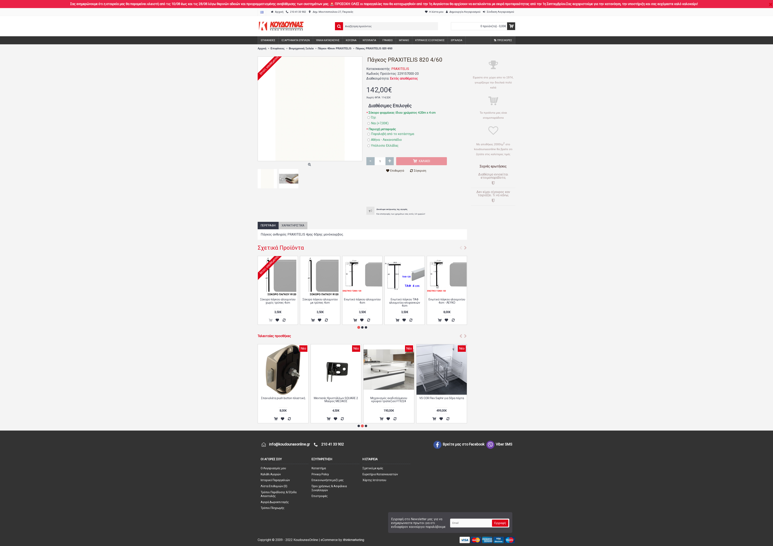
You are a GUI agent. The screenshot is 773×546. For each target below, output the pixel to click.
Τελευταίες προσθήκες (274, 336)
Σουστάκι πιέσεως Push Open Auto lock (283, 400)
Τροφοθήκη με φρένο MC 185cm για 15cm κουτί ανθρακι (389, 400)
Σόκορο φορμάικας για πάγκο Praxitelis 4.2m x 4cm (278, 301)
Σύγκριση (420, 170)
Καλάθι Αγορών (271, 474)
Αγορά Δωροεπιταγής (275, 502)
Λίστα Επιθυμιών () (274, 486)
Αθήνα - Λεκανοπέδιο (386, 140)
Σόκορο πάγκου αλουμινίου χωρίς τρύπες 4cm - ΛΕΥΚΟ (320, 301)
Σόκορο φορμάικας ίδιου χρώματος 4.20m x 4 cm (402, 112)
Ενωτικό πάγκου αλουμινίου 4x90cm (447, 301)
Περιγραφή (268, 225)
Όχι (373, 117)
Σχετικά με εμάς (373, 468)
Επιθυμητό (397, 170)
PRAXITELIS (400, 69)
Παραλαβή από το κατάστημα (392, 134)
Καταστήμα (319, 468)
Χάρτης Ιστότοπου (374, 480)
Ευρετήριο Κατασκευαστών (380, 474)
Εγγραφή (500, 523)
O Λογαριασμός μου (273, 468)
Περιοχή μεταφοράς (382, 129)
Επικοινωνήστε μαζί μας (328, 480)
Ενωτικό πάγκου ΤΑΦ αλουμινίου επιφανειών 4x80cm (404, 302)
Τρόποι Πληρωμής (272, 508)
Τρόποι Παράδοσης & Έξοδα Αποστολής (279, 494)
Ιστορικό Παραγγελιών (275, 480)
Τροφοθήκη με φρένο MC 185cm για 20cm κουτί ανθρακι (336, 400)
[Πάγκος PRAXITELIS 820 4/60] (310, 109)
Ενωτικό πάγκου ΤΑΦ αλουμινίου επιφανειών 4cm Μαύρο (362, 302)
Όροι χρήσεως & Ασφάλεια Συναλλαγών (329, 488)
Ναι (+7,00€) (380, 123)
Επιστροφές (320, 496)
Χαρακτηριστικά (293, 225)
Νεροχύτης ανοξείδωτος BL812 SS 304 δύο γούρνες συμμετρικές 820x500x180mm (441, 401)
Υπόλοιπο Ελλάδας (385, 145)
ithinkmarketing (353, 540)
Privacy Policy (320, 474)
